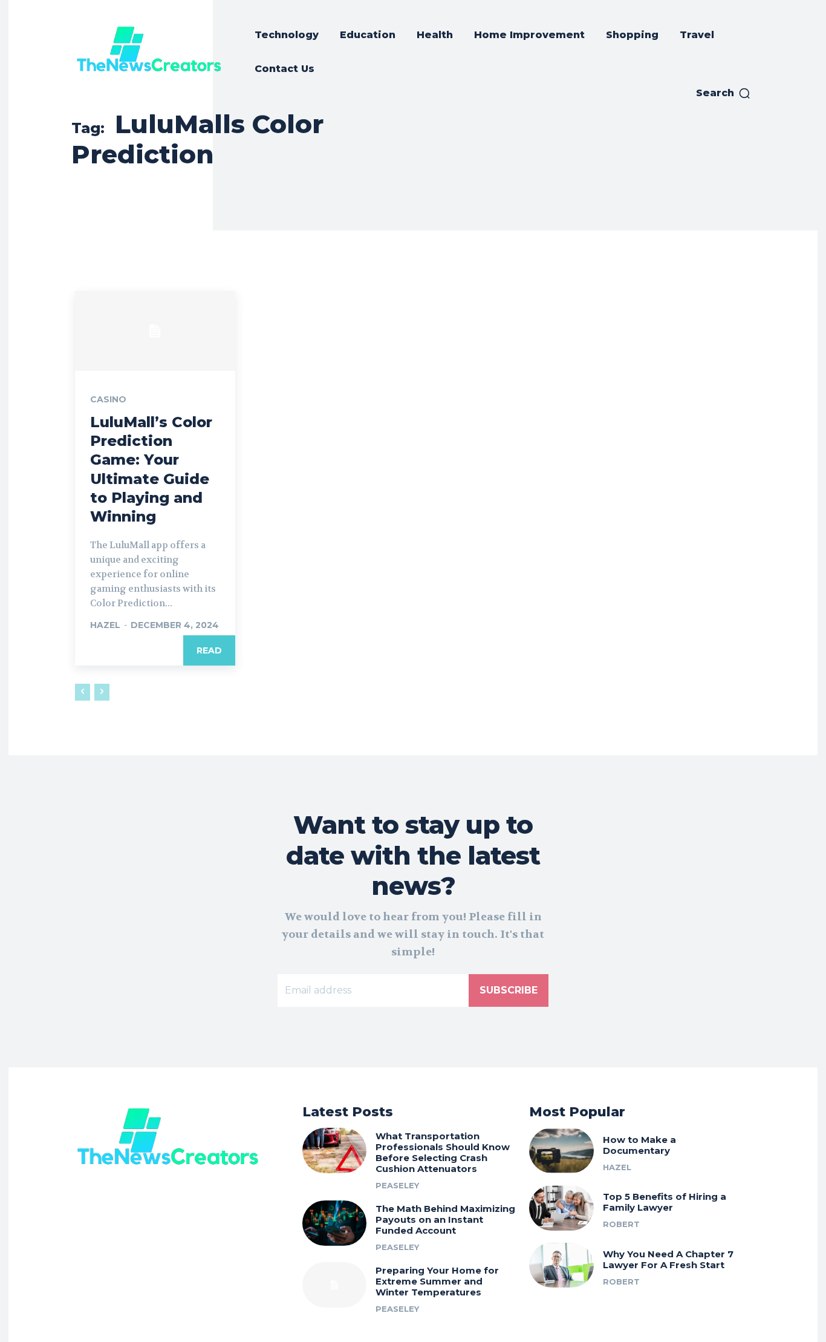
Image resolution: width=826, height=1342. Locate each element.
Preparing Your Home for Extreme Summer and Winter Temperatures (437, 1281)
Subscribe (509, 990)
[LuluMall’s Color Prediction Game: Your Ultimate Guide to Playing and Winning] (155, 331)
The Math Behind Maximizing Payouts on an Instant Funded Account (445, 1219)
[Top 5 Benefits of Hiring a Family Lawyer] (561, 1208)
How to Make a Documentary (639, 1145)
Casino (108, 399)
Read (209, 650)
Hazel (105, 625)
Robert (621, 1224)
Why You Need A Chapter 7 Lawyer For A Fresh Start (668, 1259)
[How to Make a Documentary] (561, 1150)
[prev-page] (82, 692)
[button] (723, 93)
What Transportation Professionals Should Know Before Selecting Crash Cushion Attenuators (443, 1152)
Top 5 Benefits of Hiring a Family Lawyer (664, 1202)
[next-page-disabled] (101, 692)
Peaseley (397, 1185)
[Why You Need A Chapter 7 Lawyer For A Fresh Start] (561, 1265)
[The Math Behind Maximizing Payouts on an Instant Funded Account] (334, 1223)
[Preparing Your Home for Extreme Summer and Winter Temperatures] (334, 1285)
